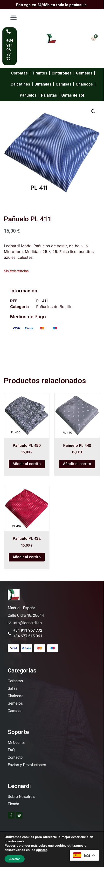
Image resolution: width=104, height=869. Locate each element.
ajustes (41, 850)
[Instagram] (19, 815)
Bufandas (43, 84)
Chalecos (84, 84)
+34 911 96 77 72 (9, 49)
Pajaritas (49, 95)
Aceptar (14, 859)
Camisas (63, 84)
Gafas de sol (72, 95)
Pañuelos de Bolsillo (54, 306)
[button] (13, 17)
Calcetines (20, 84)
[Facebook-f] (11, 815)
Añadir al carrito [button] (27, 464)
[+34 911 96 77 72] (8, 31)
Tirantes (39, 73)
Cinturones (62, 73)
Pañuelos (28, 95)
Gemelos (84, 73)
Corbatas (19, 73)
